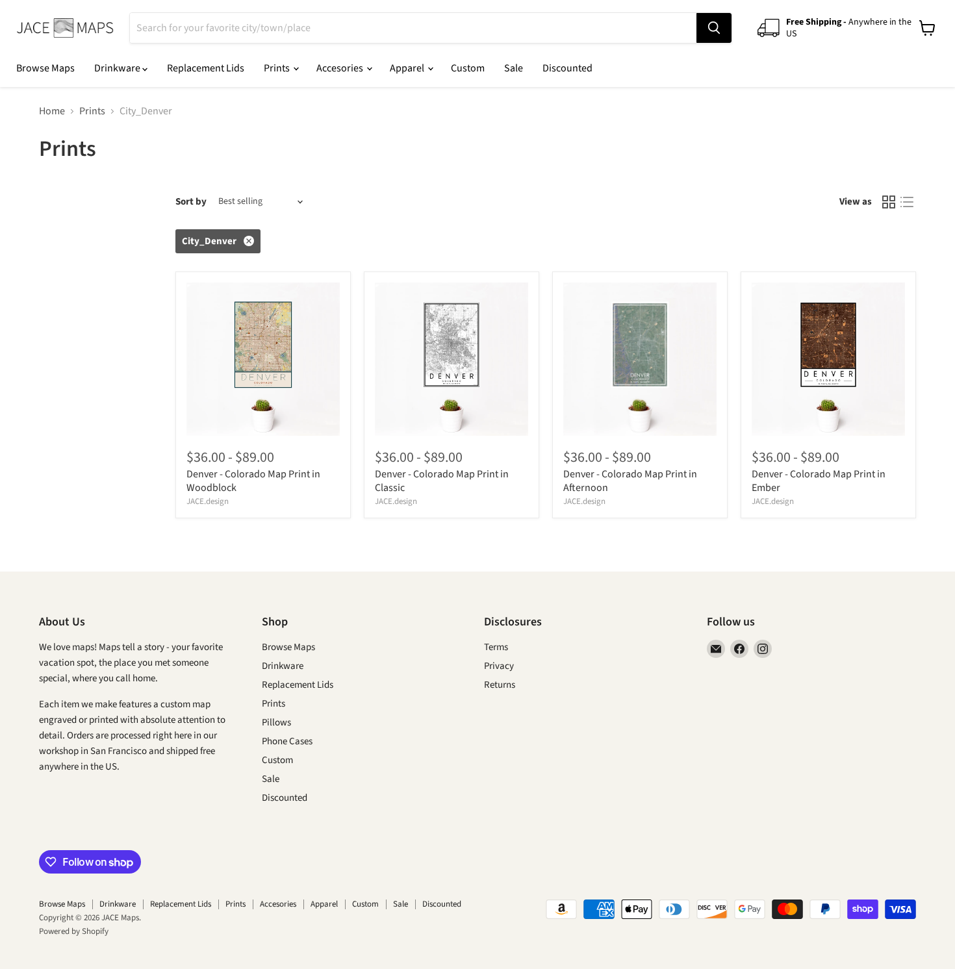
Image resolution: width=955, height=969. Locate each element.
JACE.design (207, 501)
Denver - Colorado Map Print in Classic (442, 481)
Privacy (499, 666)
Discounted (567, 68)
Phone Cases (287, 741)
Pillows (276, 722)
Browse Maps (45, 68)
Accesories (340, 68)
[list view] (907, 202)
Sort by (191, 201)
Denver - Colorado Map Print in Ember (818, 481)
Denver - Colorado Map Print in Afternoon (630, 481)
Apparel (408, 68)
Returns (499, 685)
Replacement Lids (205, 68)
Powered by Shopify (73, 931)
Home (52, 111)
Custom (468, 68)
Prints (278, 68)
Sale (513, 68)
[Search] (714, 28)
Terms (496, 647)
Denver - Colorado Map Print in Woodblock (253, 481)
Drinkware (118, 68)
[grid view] (889, 202)
